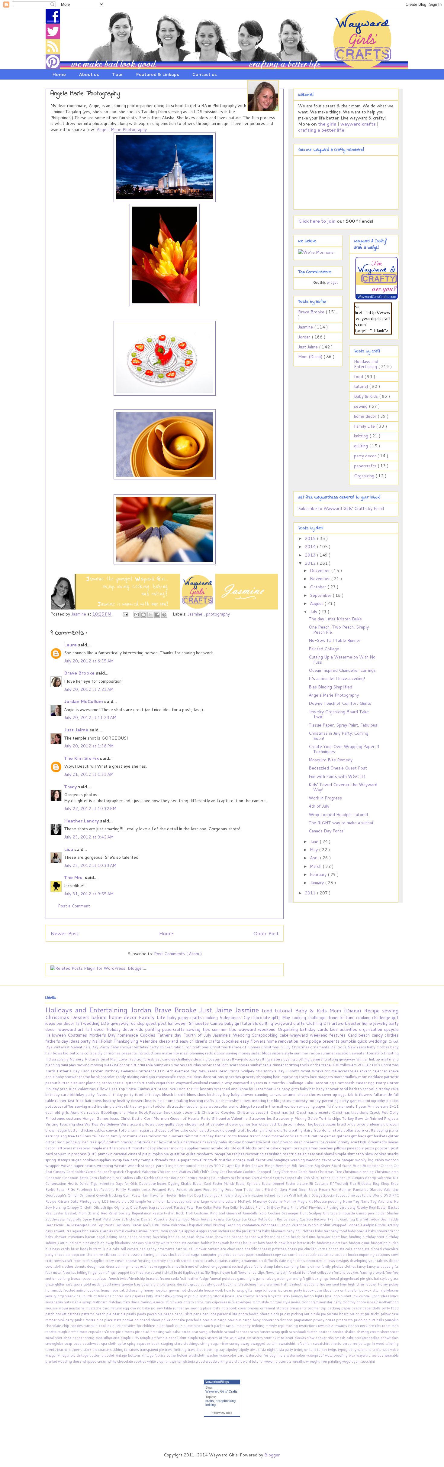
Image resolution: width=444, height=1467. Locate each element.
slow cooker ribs (321, 1337)
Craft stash (345, 1082)
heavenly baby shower (222, 1142)
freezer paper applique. (90, 1278)
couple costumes (320, 1254)
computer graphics (217, 1254)
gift (303, 1278)
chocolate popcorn (70, 1254)
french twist (119, 1278)
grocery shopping (257, 1076)
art (81, 1029)
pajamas (311, 1148)
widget (332, 282)
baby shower (122, 1047)
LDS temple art (114, 1201)
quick (362, 1041)
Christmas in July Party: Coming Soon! (338, 735)
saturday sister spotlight (207, 1064)
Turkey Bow (353, 1118)
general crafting (324, 1059)
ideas (328, 1290)
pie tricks (373, 1314)
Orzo (134, 1207)
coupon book (345, 1254)
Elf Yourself (339, 1183)
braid (342, 1124)
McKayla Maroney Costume (260, 1201)
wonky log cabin (370, 1159)
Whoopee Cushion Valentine (284, 1225)
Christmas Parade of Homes (235, 1047)
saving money (238, 1053)
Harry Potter (387, 1082)
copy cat (280, 1254)
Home (59, 74)
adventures (63, 1231)
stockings (191, 1343)
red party (244, 1325)
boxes (331, 1124)
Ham (145, 1195)
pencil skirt (184, 1314)
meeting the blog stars (272, 1100)
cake (285, 1035)
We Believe (109, 1124)
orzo (298, 1148)
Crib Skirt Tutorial (318, 1177)
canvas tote (116, 1130)
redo (209, 1053)
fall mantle (383, 1094)
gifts (277, 1017)
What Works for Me (319, 1070)
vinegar (51, 1355)
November (320, 579)
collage (91, 1053)
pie (59, 1023)
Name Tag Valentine (377, 1201)
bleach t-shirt (174, 1094)
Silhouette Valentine (230, 1118)
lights (320, 1296)
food (359, 377)
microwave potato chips (185, 1302)
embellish (180, 1266)
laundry (297, 1296)
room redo (390, 1325)
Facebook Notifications (96, 1189)
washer (213, 1355)
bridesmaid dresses (333, 1242)
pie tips (392, 1100)
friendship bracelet (144, 1278)
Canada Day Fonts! (327, 831)
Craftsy (279, 1177)
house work (214, 1290)
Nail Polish (103, 1041)
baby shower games (234, 1124)
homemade (128, 1035)
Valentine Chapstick (187, 1225)
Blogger (272, 1455)
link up (375, 1059)
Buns (357, 1165)
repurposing (288, 1325)
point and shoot (148, 1320)
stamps (64, 1159)
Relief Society (120, 1213)
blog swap (106, 1242)
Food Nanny (214, 1189)
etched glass (242, 1266)
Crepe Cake (294, 1177)
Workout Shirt (320, 1225)
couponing (366, 1254)
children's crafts (205, 1041)
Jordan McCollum (84, 701)
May (314, 850)
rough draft (67, 1331)
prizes (331, 1320)
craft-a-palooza (241, 1059)
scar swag (200, 1331)
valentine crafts (369, 1349)
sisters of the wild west (226, 1337)
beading (284, 1236)
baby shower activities (195, 1124)
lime (328, 1296)
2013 (311, 555)
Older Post (266, 933)
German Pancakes (354, 1189)
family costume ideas (129, 1136)
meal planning (192, 1053)
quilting (361, 446)
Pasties (180, 1207)
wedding (92, 1023)
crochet (199, 1260)
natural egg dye (124, 1308)
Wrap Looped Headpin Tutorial (338, 815)
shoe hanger (74, 1337)
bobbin (207, 1242)
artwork (340, 1023)
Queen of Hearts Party (191, 1118)
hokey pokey (388, 1284)
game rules (265, 1278)
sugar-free (220, 1343)
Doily (394, 1112)
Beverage (283, 1165)
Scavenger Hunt (295, 1213)
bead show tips (218, 1236)
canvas (275, 1094)
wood (201, 1361)
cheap (303, 1094)
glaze (50, 1284)
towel (198, 1159)
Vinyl (208, 1225)
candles (169, 1059)
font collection (322, 1272)
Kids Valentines (83, 1088)
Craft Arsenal (262, 1177)
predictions (284, 1320)
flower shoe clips (252, 1272)
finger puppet (119, 1272)
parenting (330, 1100)
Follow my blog (222, 1412)
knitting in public (185, 1296)
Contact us (204, 74)
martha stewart (117, 1148)
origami (286, 1148)
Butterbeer (371, 1165)
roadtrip (290, 1153)
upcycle (391, 1029)
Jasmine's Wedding (232, 1035)
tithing (118, 1349)
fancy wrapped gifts (383, 1266)
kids (140, 1029)
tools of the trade (316, 1064)
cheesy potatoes (274, 1248)
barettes (146, 1236)
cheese (161, 1130)
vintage (240, 1159)
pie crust (357, 1314)
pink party (66, 1320)
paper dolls (372, 1308)
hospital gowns (168, 1290)
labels (230, 1296)
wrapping (105, 1165)
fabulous (84, 1136)
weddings (378, 1041)
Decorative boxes (153, 1183)
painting (153, 1029)
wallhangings (279, 1159)
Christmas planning (359, 1171)
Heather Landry (82, 821)
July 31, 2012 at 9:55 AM (89, 894)
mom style (261, 1302)
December (320, 570)
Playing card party (341, 1207)
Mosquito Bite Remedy (330, 760)
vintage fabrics (154, 1355)
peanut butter (57, 1082)
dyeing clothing (296, 1059)
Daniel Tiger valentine (97, 1183)
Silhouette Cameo (206, 1023)
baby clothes (378, 1047)
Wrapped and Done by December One (248, 1088)
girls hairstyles (378, 1278)
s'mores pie (131, 1331)
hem (344, 1284)
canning (262, 1094)
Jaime (351, 1195)
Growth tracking (109, 1195)
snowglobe (54, 1343)
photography (218, 614)
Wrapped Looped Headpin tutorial (359, 1225)
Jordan (305, 337)
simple (341, 1153)
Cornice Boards (198, 1177)
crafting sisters (269, 1059)
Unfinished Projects (381, 1118)
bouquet (250, 1242)
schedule (216, 1331)
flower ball (229, 1272)
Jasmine (196, 614)
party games (350, 1100)
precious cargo (215, 1320)
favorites (70, 1272)
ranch (199, 1325)
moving (83, 1064)
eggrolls (165, 1266)
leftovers (64, 1148)
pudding (361, 1320)
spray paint (143, 1106)
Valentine (149, 1041)
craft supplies (93, 1260)
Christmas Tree (330, 1171)
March (316, 866)
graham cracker (120, 1142)
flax (201, 1272)
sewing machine (89, 1106)
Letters (231, 1201)
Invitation (256, 1195)
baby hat (308, 1088)
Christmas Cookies (218, 1112)
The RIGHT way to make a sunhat (341, 823)
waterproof (315, 1355)
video (394, 1349)
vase (386, 1349)
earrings (52, 1136)
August (317, 603)
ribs (378, 1325)
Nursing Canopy (66, 1207)
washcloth (198, 1355)
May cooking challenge (304, 1017)
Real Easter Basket (384, 1207)
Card (353, 1035)
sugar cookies (84, 1159)
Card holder (76, 1171)
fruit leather (189, 1278)
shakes (350, 1331)
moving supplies (185, 1148)
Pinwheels (317, 1207)
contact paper (244, 1254)
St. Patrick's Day (162, 1219)
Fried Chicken (276, 1189)
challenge (184, 1059)
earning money (128, 1266)
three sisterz (82, 1349)
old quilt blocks (244, 1148)
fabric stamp (263, 1266)
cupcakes (230, 1041)
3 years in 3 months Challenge (277, 1082)
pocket (128, 1320)
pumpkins (162, 1064)
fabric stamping (287, 1266)
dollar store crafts (359, 1130)
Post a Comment (74, 906)
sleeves (300, 1337)
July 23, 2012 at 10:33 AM (90, 865)
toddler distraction (170, 1106)
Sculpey (248, 1070)
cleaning (200, 1059)
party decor (365, 456)
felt (187, 1136)
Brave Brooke (80, 673)
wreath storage (142, 1165)
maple (97, 1148)
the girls (327, 124)
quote (188, 1325)
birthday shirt (373, 1236)
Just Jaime (76, 730)
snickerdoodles (368, 1337)
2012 (311, 563)
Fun (335, 1189)
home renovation (283, 1041)
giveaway (120, 1023)
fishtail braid (172, 1272)
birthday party (147, 1047)
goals (79, 1284)
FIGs (71, 1189)
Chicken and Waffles (175, 1171)
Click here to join (317, 221)
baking (100, 1017)
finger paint (98, 1272)
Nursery (77, 1059)
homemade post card (261, 1142)
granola (160, 1284)
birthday (308, 1029)
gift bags (359, 1136)
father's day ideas (63, 1041)
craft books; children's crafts (262, 1130)
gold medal (93, 1284)
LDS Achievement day (178, 1070)
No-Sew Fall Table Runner (334, 640)
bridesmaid (376, 1124)
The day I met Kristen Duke (335, 619)
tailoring (392, 1343)
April (315, 858)
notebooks (221, 1148)
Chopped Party (269, 1171)
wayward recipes (370, 1355)
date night (288, 1260)
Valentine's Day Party (91, 1047)
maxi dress (131, 1302)
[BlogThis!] (143, 615)
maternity (171, 1053)
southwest (92, 1343)
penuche (209, 1314)
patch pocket (56, 1314)
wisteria (189, 1361)
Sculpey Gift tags (324, 1213)
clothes (391, 1035)
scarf (234, 1064)
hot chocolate (192, 1290)
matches (115, 1302)
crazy (110, 1260)
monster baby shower (151, 1148)
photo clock (270, 1314)
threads (162, 1159)
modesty (300, 1100)
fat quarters (173, 1136)
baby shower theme (73, 1076)
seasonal (316, 1153)
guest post (157, 1023)
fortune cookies (347, 1272)
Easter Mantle (224, 1183)
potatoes (53, 1106)
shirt (59, 1337)
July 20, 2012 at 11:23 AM (90, 717)
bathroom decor (293, 1124)
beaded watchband (261, 1236)
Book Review (150, 1112)
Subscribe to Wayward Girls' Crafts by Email (341, 508)
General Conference (139, 1070)
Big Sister (322, 1165)
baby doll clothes (301, 1231)
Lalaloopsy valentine (184, 1201)
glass (394, 1278)
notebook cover (234, 1308)
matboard (100, 1302)
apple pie (176, 1231)
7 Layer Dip (232, 1165)
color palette (201, 1130)
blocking (89, 1242)
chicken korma (316, 1248)
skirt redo (356, 1153)
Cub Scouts (342, 1177)
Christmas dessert (253, 1112)
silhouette (112, 1337)
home (367, 1023)
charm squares (141, 1130)
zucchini (368, 1361)
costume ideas (190, 1076)
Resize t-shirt (164, 1213)
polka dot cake (173, 1320)
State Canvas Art (141, 1088)
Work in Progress (325, 798)
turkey (322, 1349)
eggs (343, 1094)
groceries (233, 1076)
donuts (81, 1266)
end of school (199, 1266)
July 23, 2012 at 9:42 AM (89, 837)
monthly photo (355, 1302)
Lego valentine (213, 1201)
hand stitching (245, 1284)
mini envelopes (240, 1302)
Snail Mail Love (114, 1059)
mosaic (373, 1302)
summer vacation (336, 1053)
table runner (274, 1064)
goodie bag (131, 1284)
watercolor (218, 1106)
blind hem (74, 1242)
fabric (178, 1047)
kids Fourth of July (89, 1296)
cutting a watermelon (246, 1260)
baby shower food (332, 1088)
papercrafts (366, 466)
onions (254, 1308)
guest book (223, 1284)
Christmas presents (314, 1112)
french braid (260, 1136)
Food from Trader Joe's (245, 1189)
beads (296, 1236)
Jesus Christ (121, 1118)
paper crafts (190, 1017)
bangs (133, 1236)
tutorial (361, 386)
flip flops (212, 1272)
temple (148, 1159)
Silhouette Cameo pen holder (363, 1213)
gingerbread (330, 1278)
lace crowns (246, 1296)
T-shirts (293, 1070)
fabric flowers (360, 1094)
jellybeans (391, 1290)
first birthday (203, 1136)
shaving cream (368, 1331)
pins (100, 1320)
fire (133, 1272)
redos (107, 1082)
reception (223, 1153)
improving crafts (295, 1076)
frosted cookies (285, 1136)
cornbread (297, 1254)
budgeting (379, 1242)
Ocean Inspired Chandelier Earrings (342, 670)
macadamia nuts (58, 1302)
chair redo (236, 1248)
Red (104, 1213)
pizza (370, 1148)
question (178, 1153)
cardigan (148, 1076)
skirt (128, 1106)
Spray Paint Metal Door (102, 1219)
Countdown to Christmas (231, 1177)
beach (365, 1035)
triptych (211, 1159)
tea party (132, 1159)
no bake (144, 1308)
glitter (393, 1136)
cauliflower (198, 1248)
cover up (330, 1094)
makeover (82, 1148)
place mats (113, 1320)
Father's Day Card (74, 1070)
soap (68, 1343)
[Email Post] (125, 614)
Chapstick (116, 1171)
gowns (147, 1284)
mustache (77, 1308)
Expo (395, 1183)
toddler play (197, 1106)
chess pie (296, 1248)
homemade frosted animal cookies (73, 1290)
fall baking (101, 1136)
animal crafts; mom (153, 1231)
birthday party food (126, 1094)
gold (102, 1142)
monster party (330, 1302)
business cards (58, 1248)
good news (112, 1284)
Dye (49, 1047)
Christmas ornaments (310, 1047)
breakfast (153, 1059)
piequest (78, 1082)
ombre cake (268, 1148)
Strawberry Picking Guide (296, 1118)
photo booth (249, 1314)
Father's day (170, 1035)
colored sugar (189, 1254)
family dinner (311, 1266)
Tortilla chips (330, 1118)
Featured (160, 1189)
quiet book (165, 1325)
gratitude (142, 1142)
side (99, 1337)
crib (170, 1260)
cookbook (264, 1254)
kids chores (114, 1296)
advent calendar (373, 1070)
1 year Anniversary (372, 1106)
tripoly (244, 1349)
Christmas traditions (351, 1112)
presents (332, 1041)
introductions (150, 1053)
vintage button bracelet (96, 1355)
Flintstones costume (63, 1118)
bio (66, 1053)
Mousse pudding (328, 1201)
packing (334, 1308)
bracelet (108, 1076)
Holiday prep (57, 1088)
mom (363, 1076)
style (289, 1053)
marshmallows (238, 1100)
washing (298, 1159)
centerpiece (217, 1248)
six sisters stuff (259, 1337)
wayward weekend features (318, 1035)
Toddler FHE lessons (195, 1088)
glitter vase (64, 1284)
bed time (309, 1236)
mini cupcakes (216, 1302)
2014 (311, 547)
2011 (311, 893)
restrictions (308, 1325)
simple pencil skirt (172, 1337)
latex (287, 1296)
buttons (77, 1053)
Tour (117, 74)
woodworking (217, 1361)
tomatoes (132, 1349)
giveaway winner (354, 1059)
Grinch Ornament (82, 1195)
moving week (102, 1064)
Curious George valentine (372, 1177)
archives (225, 1231)
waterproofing (337, 1355)
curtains (222, 1260)
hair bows (94, 1100)
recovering (255, 1153)
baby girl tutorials (241, 1023)
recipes (238, 1153)
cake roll (119, 1248)
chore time (95, 1254)
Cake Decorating (319, 1082)
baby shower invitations (65, 1236)
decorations (214, 1076)
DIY (327, 1023)
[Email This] (137, 615)
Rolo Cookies (270, 1213)
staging (167, 1343)
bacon (90, 1236)
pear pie (119, 1314)
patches (74, 1314)
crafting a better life (321, 130)
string (205, 1343)
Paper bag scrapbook (156, 1207)
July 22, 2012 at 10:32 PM (90, 808)
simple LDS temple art (139, 1337)
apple (50, 1076)
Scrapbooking (265, 1035)
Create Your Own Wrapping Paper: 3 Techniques (344, 749)
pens (197, 1314)
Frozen (325, 1189)
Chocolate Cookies (241, 1171)
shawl (329, 1153)
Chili (196, 1171)
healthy (110, 1100)
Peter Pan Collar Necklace (234, 1207)
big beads (317, 1124)
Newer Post (64, 933)
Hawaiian (157, 1195)
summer (220, 1029)
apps (203, 1231)
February (319, 874)
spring (51, 1159)
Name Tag (351, 1201)
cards (324, 1029)
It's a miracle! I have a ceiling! (337, 678)
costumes (217, 1059)
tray (222, 1349)
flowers (258, 1041)
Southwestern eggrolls (64, 1219)
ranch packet (215, 1325)
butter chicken (81, 1130)
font (306, 1272)
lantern (262, 1296)
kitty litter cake (158, 1296)
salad (302, 1153)
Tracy (71, 787)
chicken (166, 1047)
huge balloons (266, 1290)
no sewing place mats (203, 1308)
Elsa (353, 1183)
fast (72, 1100)
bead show (195, 1236)
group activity (201, 1284)
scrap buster (260, 1331)
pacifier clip (318, 1308)
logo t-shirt (342, 1296)
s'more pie (113, 1331)
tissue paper (180, 1159)
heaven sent (330, 1284)
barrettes (260, 1124)
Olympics (122, 1207)
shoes (244, 1064)
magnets (326, 1076)
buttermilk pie (100, 1248)
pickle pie (318, 1314)
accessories (348, 1070)
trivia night (267, 1349)
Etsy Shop (382, 1183)
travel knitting (176, 1349)
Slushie (393, 1213)
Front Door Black (303, 1189)
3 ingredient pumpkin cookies (189, 1165)
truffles (226, 1159)
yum (357, 1361)
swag (245, 1343)
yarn (160, 1165)
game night (246, 1278)
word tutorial (253, 1361)
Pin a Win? (299, 1207)
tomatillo (375, 1053)
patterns (88, 1314)
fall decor (96, 1029)
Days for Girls (127, 1183)
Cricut (393, 1041)
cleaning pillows (154, 1254)
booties (236, 1242)
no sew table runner (168, 1308)
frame (243, 1136)
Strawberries (261, 1118)
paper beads (351, 1308)
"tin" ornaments (341, 1106)
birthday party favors (89, 1094)
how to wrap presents (300, 1142)
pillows (340, 1148)
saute (186, 1331)
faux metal (54, 1272)
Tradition (136, 1059)
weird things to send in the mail (256, 1106)
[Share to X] (150, 615)
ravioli (231, 1325)
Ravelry (362, 1207)
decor (69, 1023)
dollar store (332, 1130)
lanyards (275, 1296)
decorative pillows (321, 1260)
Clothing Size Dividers (116, 1177)
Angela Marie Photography (122, 129)
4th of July (319, 806)
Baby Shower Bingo (258, 1165)
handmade (192, 1142)
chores (315, 1094)
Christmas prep (387, 1171)
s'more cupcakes (91, 1331)
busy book (80, 1248)
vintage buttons (128, 1355)
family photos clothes (339, 1266)
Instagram (239, 1195)
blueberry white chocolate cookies (173, 1242)
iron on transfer (346, 1290)
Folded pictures (189, 1189)
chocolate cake (341, 1248)
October (318, 587)
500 (218, 1165)
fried (80, 1100)
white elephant (159, 1361)
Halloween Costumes (67, 1035)
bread (292, 1242)
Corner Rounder (172, 1177)
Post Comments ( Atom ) (178, 954)
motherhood (389, 1302)
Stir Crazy (234, 1219)
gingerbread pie (353, 1278)
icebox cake (313, 1290)
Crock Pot (379, 1112)
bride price (356, 1124)
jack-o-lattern (371, 1290)
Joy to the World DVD (374, 1195)
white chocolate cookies (127, 1361)
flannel (221, 1136)
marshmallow (346, 1076)
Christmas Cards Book (300, 1171)
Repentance (142, 1213)
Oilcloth (86, 1207)
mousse (52, 1308)
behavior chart (329, 1236)
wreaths (299, 1361)
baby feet (323, 1231)
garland (292, 1278)
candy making (128, 1076)
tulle (313, 1349)
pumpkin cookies (98, 1325)
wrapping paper (313, 1106)
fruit (303, 1136)
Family (121, 1189)
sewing (361, 406)
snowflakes (390, 1337)
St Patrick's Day (271, 1070)
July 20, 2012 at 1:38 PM (89, 746)
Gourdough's (56, 1195)
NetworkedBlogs (217, 1382)
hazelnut (295, 1284)
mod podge (311, 1041)
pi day (285, 1314)
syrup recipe (353, 1343)
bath (273, 1124)
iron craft (193, 1047)
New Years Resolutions (219, 1070)
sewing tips (199, 1029)
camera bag (137, 1248)
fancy (362, 1266)
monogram (310, 1302)
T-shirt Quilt (338, 1219)
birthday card (57, 1094)
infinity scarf (348, 1142)
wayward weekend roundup (200, 1082)
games (330, 1136)
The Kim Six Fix (82, 758)
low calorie (361, 1296)
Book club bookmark (182, 1112)
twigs (333, 1349)
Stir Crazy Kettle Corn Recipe (265, 1219)
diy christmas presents (118, 1053)
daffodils (271, 1260)
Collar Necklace (146, 1177)
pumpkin (349, 1041)
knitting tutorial (212, 1296)
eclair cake (149, 1266)
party (86, 1041)
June (315, 841)
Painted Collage (324, 649)
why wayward (237, 1082)
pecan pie (155, 1314)
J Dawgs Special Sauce (327, 1195)
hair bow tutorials (167, 1142)
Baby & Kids (366, 396)
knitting (361, 436)
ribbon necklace (361, 1325)
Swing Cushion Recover (307, 1219)
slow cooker (376, 1153)
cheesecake (166, 1076)
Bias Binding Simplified (330, 687)
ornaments (299, 1308)
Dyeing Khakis (180, 1183)
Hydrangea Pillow (216, 1195)
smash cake (345, 1337)
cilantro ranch (116, 1254)
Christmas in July (276, 1047)
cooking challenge (374, 1017)
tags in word (374, 1343)
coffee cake (178, 1130)
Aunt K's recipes (85, 1112)
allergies (107, 1231)
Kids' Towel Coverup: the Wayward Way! (343, 787)
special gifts (123, 1082)
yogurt (348, 1361)
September (321, 595)
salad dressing (153, 1331)
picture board (338, 1314)
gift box (313, 1278)
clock (173, 1254)
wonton (291, 1106)
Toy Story (123, 1225)
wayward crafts (358, 124)
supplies (104, 1159)
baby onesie (358, 1231)
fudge (204, 1278)
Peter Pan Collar (199, 1207)
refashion (273, 1153)
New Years (357, 1047)
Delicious (338, 1047)
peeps (169, 1314)
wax (352, 1355)
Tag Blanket (359, 1219)
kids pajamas (135, 1296)
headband (311, 1284)
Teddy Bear (379, 1219)
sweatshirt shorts (327, 1343)
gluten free (88, 1142)
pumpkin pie (159, 1153)
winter (177, 1361)
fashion (155, 1136)
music (205, 1148)
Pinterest (62, 1047)
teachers (64, 1349)
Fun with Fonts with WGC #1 (337, 776)
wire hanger (344, 1159)
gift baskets (377, 1136)
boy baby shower (239, 1094)
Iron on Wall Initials (292, 1195)
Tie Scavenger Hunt (81, 1225)
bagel (101, 1236)
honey (149, 1290)
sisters (278, 1053)
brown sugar (56, 1130)
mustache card (98, 1308)
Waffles (91, 1124)
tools (151, 1082)
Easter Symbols (249, 1183)
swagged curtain (265, 1343)
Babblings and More (119, 1112)
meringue (148, 1302)
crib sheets (183, 1260)
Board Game (341, 1165)
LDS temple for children (147, 1201)
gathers (344, 1136)
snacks (393, 1153)
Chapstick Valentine (141, 1171)
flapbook (190, 1272)
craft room (73, 1260)
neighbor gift (125, 1064)
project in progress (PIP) (76, 1153)
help (161, 1100)
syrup (118, 1159)
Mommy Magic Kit (298, 1201)
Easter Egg (366, 1082)
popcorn (383, 1148)
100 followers (345, 1064)
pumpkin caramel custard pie (123, 1153)
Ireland (270, 1195)
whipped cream (95, 1361)
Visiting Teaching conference (237, 1225)
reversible (326, 1325)
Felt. (172, 1189)
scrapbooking (226, 1401)
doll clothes (65, 1266)
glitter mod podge (61, 1142)
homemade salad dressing (122, 1290)
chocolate (261, 1017)
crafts (209, 1401)
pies (206, 1047)
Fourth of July (198, 1035)
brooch (392, 1124)
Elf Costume (319, 1183)
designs (343, 1260)
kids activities (344, 1029)
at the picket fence (247, 1231)
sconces (243, 1331)
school (230, 1331)
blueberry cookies (130, 1242)
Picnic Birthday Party (272, 1207)
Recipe (373, 1010)
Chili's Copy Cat (213, 1171)
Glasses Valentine (384, 1189)
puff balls (376, 1320)
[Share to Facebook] (157, 615)
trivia (254, 1349)
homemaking (177, 1100)
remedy (271, 1325)
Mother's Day (103, 1035)
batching (160, 1236)
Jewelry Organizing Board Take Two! (339, 714)
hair (277, 1076)
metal (161, 1302)
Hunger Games (96, 1118)
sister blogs (261, 1053)
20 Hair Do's (369, 1064)
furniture (316, 1136)
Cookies (148, 1035)
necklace (376, 1076)
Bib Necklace (302, 1165)
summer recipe (307, 1053)
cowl (395, 1254)
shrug (90, 1337)
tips (233, 1029)
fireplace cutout (149, 1272)
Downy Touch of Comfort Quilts (340, 703)
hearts (151, 1100)
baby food (339, 1231)
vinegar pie (67, 1355)
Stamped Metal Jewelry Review (200, 1219)
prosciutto (345, 1320)
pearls (131, 1314)
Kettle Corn (142, 1118)
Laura (71, 645)
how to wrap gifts (239, 1290)
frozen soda (170, 1278)
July (314, 612)
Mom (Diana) (310, 357)
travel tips (196, 1349)
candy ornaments (161, 1248)
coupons (383, 1254)
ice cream (328, 1142)
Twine (165, 1225)
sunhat (256, 1064)
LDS (105, 1023)
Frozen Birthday (106, 1070)
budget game (360, 1242)
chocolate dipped (368, 1248)
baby (172, 1017)
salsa (177, 1331)
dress (111, 1266)
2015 (311, 538)
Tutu (156, 1225)
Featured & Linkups (157, 74)
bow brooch (268, 1242)
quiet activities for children (134, 1325)
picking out (300, 1314)
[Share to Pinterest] (164, 615)
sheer (385, 1331)
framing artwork (373, 1272)
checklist (252, 1248)
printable (145, 1064)
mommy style (280, 1302)
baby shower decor (383, 1231)
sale (168, 1331)
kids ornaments (374, 1142)
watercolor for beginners (266, 1355)
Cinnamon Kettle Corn (80, 1177)
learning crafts (202, 1100)
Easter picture (297, 1183)
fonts (232, 1136)
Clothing (314, 1023)
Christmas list (283, 1112)
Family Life (365, 426)
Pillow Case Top (111, 1088)
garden (280, 1278)
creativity (159, 1260)
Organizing (364, 476)
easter (355, 1023)
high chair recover (363, 1284)
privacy (319, 1320)
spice (122, 1343)
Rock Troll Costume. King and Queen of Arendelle (217, 1213)
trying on (301, 1349)
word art (236, 1361)
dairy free (313, 1130)
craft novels (55, 1260)
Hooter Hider (176, 1195)
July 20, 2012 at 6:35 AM (89, 661)
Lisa (69, 849)
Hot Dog (194, 1195)
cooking (211, 1017)
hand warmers (269, 1284)
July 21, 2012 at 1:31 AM (89, 774)
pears (142, 1314)
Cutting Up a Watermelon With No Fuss (342, 659)
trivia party (285, 1349)
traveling (211, 1349)
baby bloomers (274, 1231)
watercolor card (232, 1355)
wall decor (257, 1159)
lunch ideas (380, 1296)
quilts (191, 1153)
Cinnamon (53, 1177)
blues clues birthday (205, 1094)
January (317, 883)
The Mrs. (74, 877)
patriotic (391, 1076)
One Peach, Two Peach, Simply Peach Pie (339, 629)
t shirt (140, 1082)
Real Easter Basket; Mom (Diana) (73, 1213)
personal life (227, 1314)
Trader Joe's (141, 1225)
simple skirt (113, 1106)
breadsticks (307, 1242)
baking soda (116, 1236)
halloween (178, 1023)
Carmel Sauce (97, 1171)
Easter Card (202, 1183)
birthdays (153, 1094)
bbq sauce (177, 1236)
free (389, 1272)
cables (100, 1130)
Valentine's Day (235, 1017)
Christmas (58, 1017)
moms (296, 1302)
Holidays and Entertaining (366, 364)
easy (245, 1041)
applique (191, 1231)
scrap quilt (280, 1331)
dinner (333, 1017)
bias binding (351, 1236)
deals (301, 1260)
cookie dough (225, 1130)
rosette (51, 1331)
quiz (179, 1325)
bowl (282, 1242)
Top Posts (106, 1225)
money (315, 1100)
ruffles (68, 1106)
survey (235, 1343)
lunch (220, 1100)
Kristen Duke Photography (79, 1201)
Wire (125, 1124)
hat (284, 1284)
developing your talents (369, 1260)
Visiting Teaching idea (64, 1124)
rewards (341, 1325)
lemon (309, 1296)
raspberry (205, 1153)
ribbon (220, 1053)
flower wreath (277, 1272)
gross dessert (178, 1284)
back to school (362, 1088)
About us (89, 74)
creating (296, 1130)
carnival (182, 1248)
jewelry (381, 1023)
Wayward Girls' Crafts (221, 1391)
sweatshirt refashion (296, 1343)
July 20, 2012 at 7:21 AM (89, 689)
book (96, 1076)
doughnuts (96, 1266)
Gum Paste (132, 1195)
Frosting (391, 1053)
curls (210, 1260)
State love (167, 1088)
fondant (295, 1272)
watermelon (296, 1355)
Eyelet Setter (56, 1189)
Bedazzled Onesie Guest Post (338, 768)
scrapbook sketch (304, 1331)
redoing (258, 1325)
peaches (326, 1148)
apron (213, 1231)
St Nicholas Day (134, 1219)
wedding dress (70, 1361)
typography (347, 1349)
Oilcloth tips (103, 1207)
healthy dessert (131, 1100)
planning (93, 1082)
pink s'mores (85, 1320)
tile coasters (102, 1349)
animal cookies (126, 1231)
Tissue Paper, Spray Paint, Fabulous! (343, 725)
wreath (121, 1165)
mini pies (69, 1064)
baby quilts (165, 1124)
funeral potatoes (223, 1278)
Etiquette (365, 1183)
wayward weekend (258, 1029)
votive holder (177, 1355)
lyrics (394, 1296)
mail (385, 1059)
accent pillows (143, 1124)
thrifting (292, 1064)
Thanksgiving (126, 1041)
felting (82, 1272)
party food (390, 1308)
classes (134, 1254)
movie (64, 1308)
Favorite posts (139, 1189)
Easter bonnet (273, 1183)
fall (79, 1023)
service (338, 1331)
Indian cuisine (57, 1059)
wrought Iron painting (324, 1361)
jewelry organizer (59, 1296)
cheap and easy (174, 1041)
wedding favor (319, 1159)
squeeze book (149, 1343)
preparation (304, 1320)
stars (178, 1343)
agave (393, 1070)
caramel (290, 1094)
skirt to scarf (283, 1337)
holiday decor (121, 1029)
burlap (393, 1242)
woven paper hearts (79, 1165)
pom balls (194, 1320)
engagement (221, 1266)
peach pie (104, 1314)
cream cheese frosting (133, 1260)
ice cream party (290, 1290)
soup (78, 1343)
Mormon (161, 1118)
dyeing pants (387, 1130)
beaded (238, 1236)
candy (378, 1035)
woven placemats (278, 1361)
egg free (68, 1136)
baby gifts (291, 1088)
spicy (132, 1343)
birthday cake (387, 1088)
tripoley (232, 1349)
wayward (68, 1029)
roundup (138, 1023)
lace (314, 1076)
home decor (366, 416)
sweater (359, 1053)
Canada (387, 1165)
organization (371, 1029)
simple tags (197, 1337)
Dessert (81, 1017)
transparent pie (152, 1349)
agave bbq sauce (86, 1231)
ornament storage (275, 1308)
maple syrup (82, 1302)
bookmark (221, 1242)
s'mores (178, 1064)
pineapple (356, 1148)
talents (51, 1349)
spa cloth (109, 1343)
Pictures (92, 1059)
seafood (326, 1331)
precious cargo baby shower (251, 1320)
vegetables (165, 1082)
